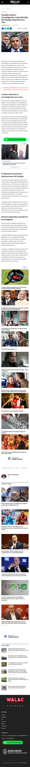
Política (3, 723)
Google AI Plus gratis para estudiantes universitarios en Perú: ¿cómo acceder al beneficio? (12, 598)
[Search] (28, 2)
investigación (24, 467)
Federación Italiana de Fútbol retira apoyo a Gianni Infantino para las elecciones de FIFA (13, 574)
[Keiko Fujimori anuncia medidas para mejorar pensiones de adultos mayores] (15, 494)
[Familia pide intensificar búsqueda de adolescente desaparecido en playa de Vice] (4, 650)
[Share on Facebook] (2, 28)
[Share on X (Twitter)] (5, 28)
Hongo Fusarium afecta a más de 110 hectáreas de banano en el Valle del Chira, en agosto (18, 679)
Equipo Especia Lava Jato (8, 467)
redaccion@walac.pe (12, 735)
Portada (3, 714)
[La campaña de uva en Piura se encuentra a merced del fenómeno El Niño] (4, 664)
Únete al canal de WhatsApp (16, 139)
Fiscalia (17, 467)
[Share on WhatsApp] (8, 28)
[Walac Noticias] (15, 2)
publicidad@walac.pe (23, 735)
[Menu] (2, 2)
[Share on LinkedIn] (11, 28)
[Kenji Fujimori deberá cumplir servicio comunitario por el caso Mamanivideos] (15, 541)
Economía (3, 721)
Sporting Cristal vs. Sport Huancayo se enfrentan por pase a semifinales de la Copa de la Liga (14, 528)
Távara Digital (24, 762)
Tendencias (4, 726)
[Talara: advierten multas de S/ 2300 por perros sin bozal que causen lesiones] (4, 688)
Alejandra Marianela (5, 25)
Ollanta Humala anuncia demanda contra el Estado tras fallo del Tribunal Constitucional (13, 622)
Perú (2, 719)
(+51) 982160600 (10, 738)
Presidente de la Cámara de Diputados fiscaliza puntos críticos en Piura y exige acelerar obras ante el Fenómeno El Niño (17, 671)
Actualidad (3, 717)
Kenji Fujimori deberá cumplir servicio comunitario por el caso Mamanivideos (12, 551)
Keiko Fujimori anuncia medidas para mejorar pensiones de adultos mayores (14, 504)
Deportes (3, 728)
